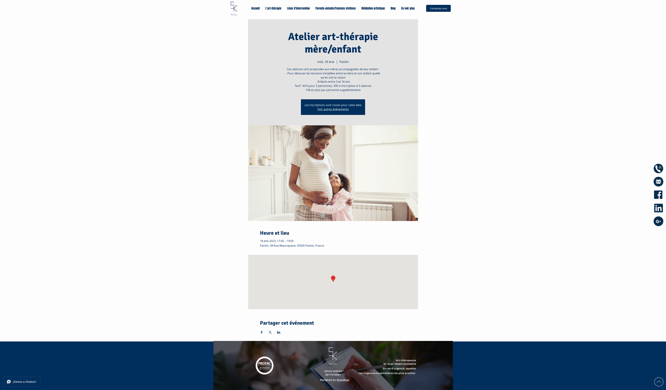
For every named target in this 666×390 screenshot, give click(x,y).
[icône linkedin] (658, 208)
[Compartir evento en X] (270, 332)
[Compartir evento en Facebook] (261, 332)
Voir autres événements (333, 109)
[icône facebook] (658, 195)
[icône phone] (658, 169)
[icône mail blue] (658, 182)
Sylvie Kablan (333, 371)
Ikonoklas (343, 380)
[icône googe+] (658, 221)
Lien (237, 360)
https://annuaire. (423, 354)
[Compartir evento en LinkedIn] (278, 332)
